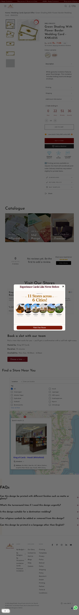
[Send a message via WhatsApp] (75, 607)
